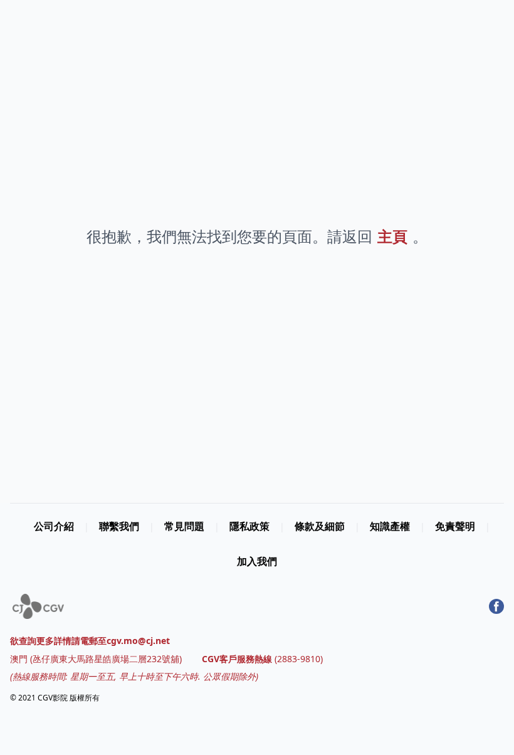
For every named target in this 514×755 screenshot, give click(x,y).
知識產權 (390, 526)
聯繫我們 (119, 526)
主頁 (392, 236)
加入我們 (257, 561)
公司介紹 (54, 526)
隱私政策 (249, 526)
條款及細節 (320, 526)
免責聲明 (455, 526)
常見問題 (184, 526)
